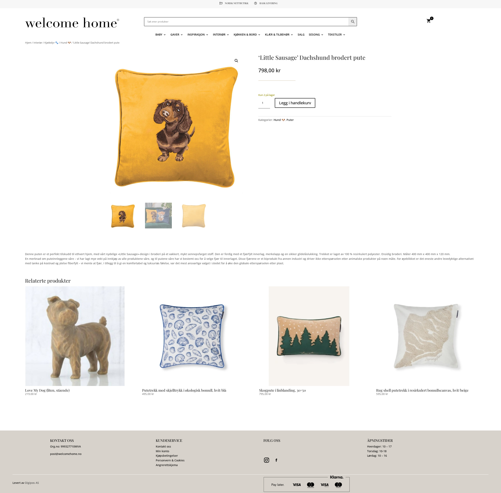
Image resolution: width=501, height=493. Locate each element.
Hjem (28, 42)
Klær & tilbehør (277, 34)
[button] (236, 60)
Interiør (219, 34)
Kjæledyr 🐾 (51, 42)
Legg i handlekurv (295, 102)
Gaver (174, 34)
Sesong (314, 34)
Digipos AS (32, 483)
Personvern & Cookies (170, 460)
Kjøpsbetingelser (167, 455)
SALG (301, 34)
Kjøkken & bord (245, 34)
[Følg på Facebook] (276, 460)
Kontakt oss (163, 446)
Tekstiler (335, 34)
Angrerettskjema (167, 465)
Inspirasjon (196, 34)
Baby (158, 34)
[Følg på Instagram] (266, 460)
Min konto (162, 451)
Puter (290, 120)
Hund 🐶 (65, 42)
